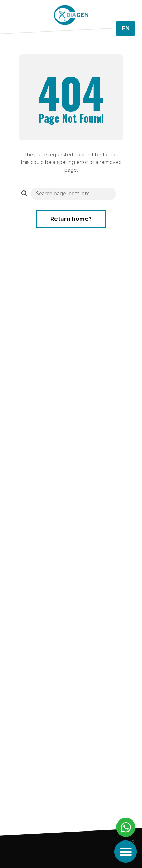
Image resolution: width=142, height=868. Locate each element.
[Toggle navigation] (125, 851)
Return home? (71, 219)
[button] (22, 193)
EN (126, 28)
